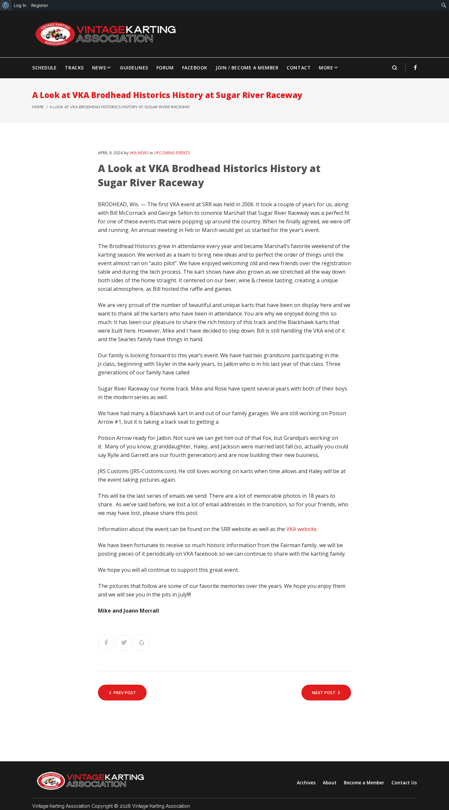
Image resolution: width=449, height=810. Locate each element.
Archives (306, 782)
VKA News (139, 153)
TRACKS (74, 67)
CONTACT (299, 67)
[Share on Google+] (141, 643)
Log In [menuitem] (20, 5)
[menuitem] (6, 5)
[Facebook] (415, 67)
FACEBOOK (194, 67)
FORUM (165, 67)
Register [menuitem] (39, 5)
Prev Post (124, 693)
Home (38, 107)
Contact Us (404, 782)
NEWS (99, 67)
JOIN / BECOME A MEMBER (247, 67)
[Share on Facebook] (106, 643)
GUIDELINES (134, 67)
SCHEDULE (44, 67)
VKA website (301, 529)
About (330, 782)
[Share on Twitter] (124, 643)
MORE (326, 67)
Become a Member (364, 782)
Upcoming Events (172, 153)
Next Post (324, 693)
